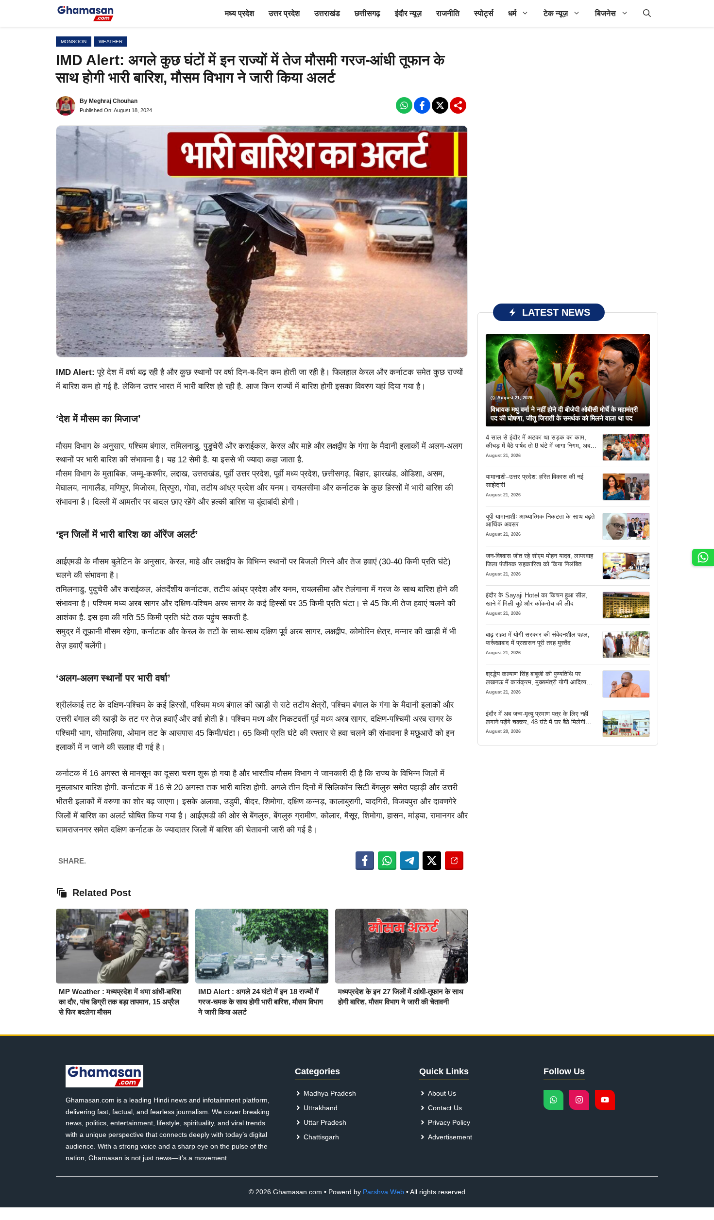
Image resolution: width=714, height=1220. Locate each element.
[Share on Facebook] (365, 860)
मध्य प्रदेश (239, 13)
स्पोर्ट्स (483, 13)
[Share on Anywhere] (454, 860)
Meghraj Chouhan (113, 101)
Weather (110, 41)
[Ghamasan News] (85, 13)
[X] (440, 105)
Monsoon (73, 41)
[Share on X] (432, 860)
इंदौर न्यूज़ (408, 13)
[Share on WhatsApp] (387, 860)
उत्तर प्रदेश (284, 13)
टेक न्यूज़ (556, 13)
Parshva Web (383, 1192)
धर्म (512, 13)
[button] (647, 13)
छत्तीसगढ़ (367, 13)
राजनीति (447, 13)
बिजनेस (605, 13)
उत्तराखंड (327, 13)
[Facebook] (404, 105)
